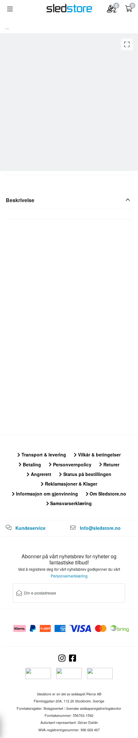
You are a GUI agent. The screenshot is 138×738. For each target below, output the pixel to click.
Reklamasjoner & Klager (70, 483)
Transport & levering (43, 454)
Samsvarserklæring (70, 503)
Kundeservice (30, 528)
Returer (110, 464)
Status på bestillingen (86, 474)
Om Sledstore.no (107, 493)
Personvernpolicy (71, 464)
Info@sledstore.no (100, 528)
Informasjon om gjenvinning (46, 493)
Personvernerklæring (69, 575)
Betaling (31, 464)
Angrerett (40, 474)
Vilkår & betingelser (99, 454)
